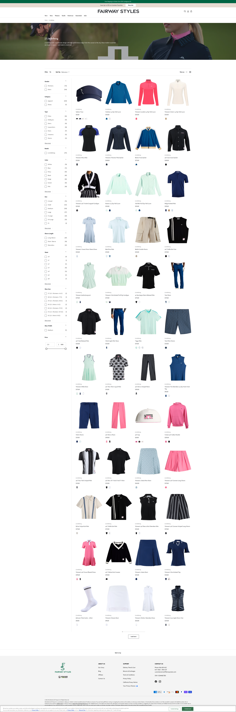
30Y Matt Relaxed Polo (82, 341)
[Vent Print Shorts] (178, 321)
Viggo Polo (138, 341)
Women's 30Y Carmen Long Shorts (175, 480)
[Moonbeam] (83, 119)
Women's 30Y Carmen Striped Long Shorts (177, 526)
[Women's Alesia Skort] (148, 553)
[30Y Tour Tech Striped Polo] (89, 461)
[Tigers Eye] (166, 119)
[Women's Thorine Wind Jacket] (118, 138)
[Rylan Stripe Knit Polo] (89, 507)
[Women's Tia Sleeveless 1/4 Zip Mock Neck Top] (178, 367)
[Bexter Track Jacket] (148, 138)
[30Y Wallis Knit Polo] (118, 507)
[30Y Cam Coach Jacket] (178, 138)
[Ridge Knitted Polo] (178, 184)
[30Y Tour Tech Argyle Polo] (118, 367)
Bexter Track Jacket (140, 157)
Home (46, 20)
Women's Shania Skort (112, 618)
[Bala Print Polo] (118, 230)
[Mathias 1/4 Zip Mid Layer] (118, 92)
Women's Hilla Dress (82, 386)
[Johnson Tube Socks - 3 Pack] (89, 598)
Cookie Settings (174, 709)
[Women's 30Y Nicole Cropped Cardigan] (89, 184)
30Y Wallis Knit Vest (170, 249)
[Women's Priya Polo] (89, 138)
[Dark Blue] (107, 119)
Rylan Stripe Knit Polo (82, 526)
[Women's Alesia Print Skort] (148, 461)
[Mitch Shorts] (89, 415)
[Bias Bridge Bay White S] (107, 256)
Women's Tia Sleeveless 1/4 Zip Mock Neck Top (177, 387)
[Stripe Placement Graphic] (77, 487)
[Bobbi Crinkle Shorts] (148, 230)
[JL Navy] (80, 119)
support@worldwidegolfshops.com (80, 703)
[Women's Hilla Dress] (89, 367)
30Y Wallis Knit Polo (111, 526)
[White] (86, 119)
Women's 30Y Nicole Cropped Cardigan (87, 203)
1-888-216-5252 (60, 703)
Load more (133, 636)
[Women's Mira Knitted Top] (178, 553)
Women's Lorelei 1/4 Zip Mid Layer (145, 112)
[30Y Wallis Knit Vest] (178, 230)
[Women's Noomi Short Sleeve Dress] (89, 230)
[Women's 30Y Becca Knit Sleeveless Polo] (148, 507)
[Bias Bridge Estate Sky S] (110, 256)
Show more (48, 143)
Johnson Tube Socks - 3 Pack (84, 618)
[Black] (77, 119)
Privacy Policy (127, 678)
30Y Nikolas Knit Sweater (112, 572)
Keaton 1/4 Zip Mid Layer (112, 203)
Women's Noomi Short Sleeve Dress (86, 249)
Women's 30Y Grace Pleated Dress (86, 572)
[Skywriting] (172, 210)
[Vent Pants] (178, 275)
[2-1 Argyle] (107, 393)
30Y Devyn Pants (110, 434)
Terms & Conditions (129, 675)
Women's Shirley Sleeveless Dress (145, 618)
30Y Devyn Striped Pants (142, 386)
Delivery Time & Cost (129, 667)
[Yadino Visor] (89, 92)
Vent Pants (168, 295)
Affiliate (100, 675)
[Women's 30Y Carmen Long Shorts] (178, 461)
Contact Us (101, 678)
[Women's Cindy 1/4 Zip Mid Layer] (178, 92)
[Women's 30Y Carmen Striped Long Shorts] (178, 507)
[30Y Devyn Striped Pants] (148, 367)
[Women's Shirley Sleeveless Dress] (148, 598)
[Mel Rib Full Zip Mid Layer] (148, 184)
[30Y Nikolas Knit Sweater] (118, 553)
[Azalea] (136, 119)
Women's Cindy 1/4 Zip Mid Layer (175, 112)
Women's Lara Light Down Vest (174, 618)
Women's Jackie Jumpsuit (83, 295)
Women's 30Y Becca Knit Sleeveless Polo (146, 526)
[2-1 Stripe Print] (136, 393)
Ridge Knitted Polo (170, 203)
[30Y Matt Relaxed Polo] (89, 321)
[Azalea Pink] (107, 441)
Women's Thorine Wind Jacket (114, 157)
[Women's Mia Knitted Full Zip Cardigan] (118, 275)
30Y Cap (137, 434)
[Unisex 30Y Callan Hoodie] (178, 415)
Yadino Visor (79, 112)
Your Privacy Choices (129, 686)
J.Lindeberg (51, 20)
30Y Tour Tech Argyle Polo (113, 386)
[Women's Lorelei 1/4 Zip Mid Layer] (148, 92)
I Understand (187, 709)
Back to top (118, 653)
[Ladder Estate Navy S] (166, 348)
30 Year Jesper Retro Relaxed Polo (145, 295)
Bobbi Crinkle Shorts (141, 249)
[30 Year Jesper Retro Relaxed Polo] (148, 275)
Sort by (58, 72)
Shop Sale (130, 5)
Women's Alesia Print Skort (143, 480)
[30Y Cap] (148, 415)
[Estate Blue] (136, 164)
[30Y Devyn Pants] (118, 415)
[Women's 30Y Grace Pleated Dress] (89, 553)
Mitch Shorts (80, 434)
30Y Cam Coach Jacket (171, 157)
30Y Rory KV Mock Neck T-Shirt (115, 480)
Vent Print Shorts (170, 341)
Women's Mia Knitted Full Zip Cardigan (117, 295)
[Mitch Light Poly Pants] (118, 321)
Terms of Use (82, 710)
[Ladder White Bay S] (136, 487)
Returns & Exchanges (129, 671)
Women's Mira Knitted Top (173, 572)
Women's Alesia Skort (141, 572)
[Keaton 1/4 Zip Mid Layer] (118, 184)
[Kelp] (169, 210)
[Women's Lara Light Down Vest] (178, 598)
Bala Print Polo (109, 249)
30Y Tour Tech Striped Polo (84, 480)
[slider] (46, 349)
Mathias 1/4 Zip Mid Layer (113, 112)
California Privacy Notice (130, 682)
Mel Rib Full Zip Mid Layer (143, 203)
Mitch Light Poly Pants (112, 341)
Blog (99, 671)
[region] (118, 709)
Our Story (101, 667)
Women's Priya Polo (81, 157)
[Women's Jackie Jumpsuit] (89, 275)
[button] (191, 11)
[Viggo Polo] (148, 321)
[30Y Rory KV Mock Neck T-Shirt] (118, 461)
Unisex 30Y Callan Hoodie (172, 434)
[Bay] (107, 210)
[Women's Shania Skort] (118, 598)
